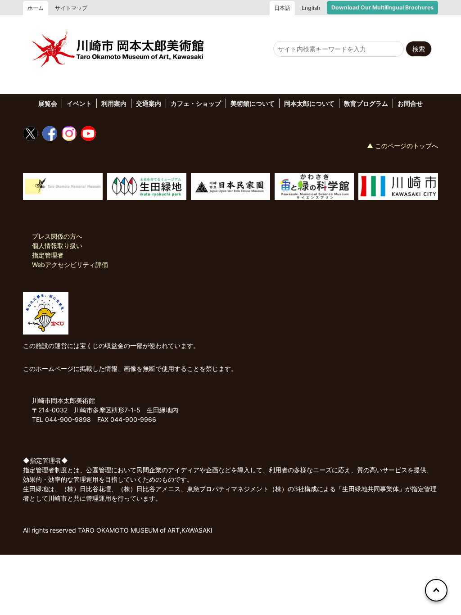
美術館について (252, 103)
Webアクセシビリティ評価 (70, 264)
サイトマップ (71, 8)
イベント (79, 103)
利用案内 (114, 103)
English (311, 8)
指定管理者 (47, 255)
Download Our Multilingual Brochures (382, 7)
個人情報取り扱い (57, 245)
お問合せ (410, 103)
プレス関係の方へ (57, 236)
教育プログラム (366, 103)
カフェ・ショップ (196, 103)
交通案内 (148, 103)
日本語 (282, 8)
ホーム (35, 8)
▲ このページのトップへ (402, 145)
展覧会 (47, 103)
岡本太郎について (309, 103)
